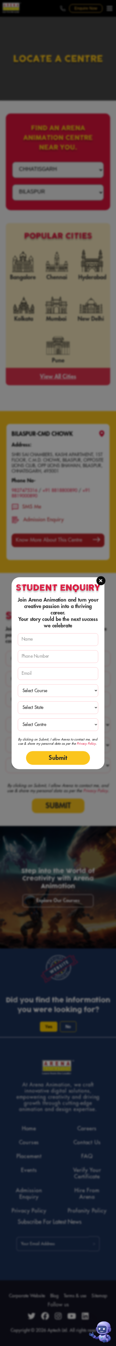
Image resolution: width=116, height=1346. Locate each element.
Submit (58, 757)
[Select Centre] (58, 724)
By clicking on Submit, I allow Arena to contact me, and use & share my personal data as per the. (57, 741)
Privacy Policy (86, 743)
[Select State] (58, 707)
